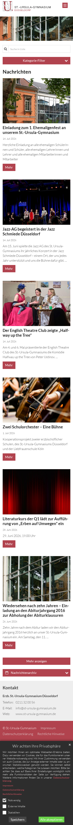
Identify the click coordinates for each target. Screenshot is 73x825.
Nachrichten (17, 72)
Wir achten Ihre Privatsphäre (36, 746)
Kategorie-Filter (34, 60)
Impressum (8, 785)
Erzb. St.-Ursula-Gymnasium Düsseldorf (30, 696)
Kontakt (10, 687)
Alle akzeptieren (51, 819)
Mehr (9, 167)
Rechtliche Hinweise (12, 794)
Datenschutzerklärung (13, 789)
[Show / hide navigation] (65, 5)
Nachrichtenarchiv (23, 673)
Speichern (17, 819)
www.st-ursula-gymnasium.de (36, 714)
